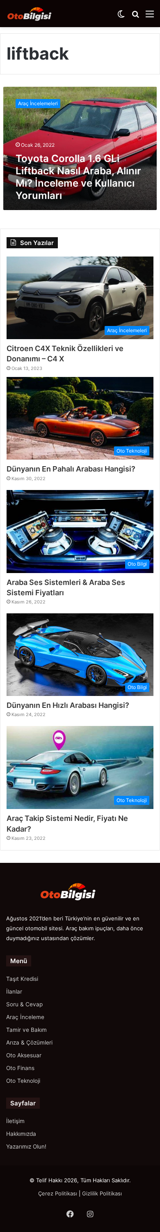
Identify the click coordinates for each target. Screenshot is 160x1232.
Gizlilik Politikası (102, 1193)
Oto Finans (20, 1068)
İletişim (15, 1121)
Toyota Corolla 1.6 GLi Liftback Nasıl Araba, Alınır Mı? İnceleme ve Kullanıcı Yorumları (78, 177)
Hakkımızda (21, 1133)
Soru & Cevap (24, 1004)
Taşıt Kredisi (22, 978)
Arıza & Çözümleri (29, 1042)
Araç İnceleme (25, 1017)
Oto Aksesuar (23, 1055)
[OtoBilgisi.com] (39, 13)
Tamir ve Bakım (26, 1029)
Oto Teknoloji (23, 1080)
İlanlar (14, 991)
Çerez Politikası (57, 1193)
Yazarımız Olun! (26, 1146)
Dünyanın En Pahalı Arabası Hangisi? (71, 469)
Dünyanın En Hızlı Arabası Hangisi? (68, 705)
